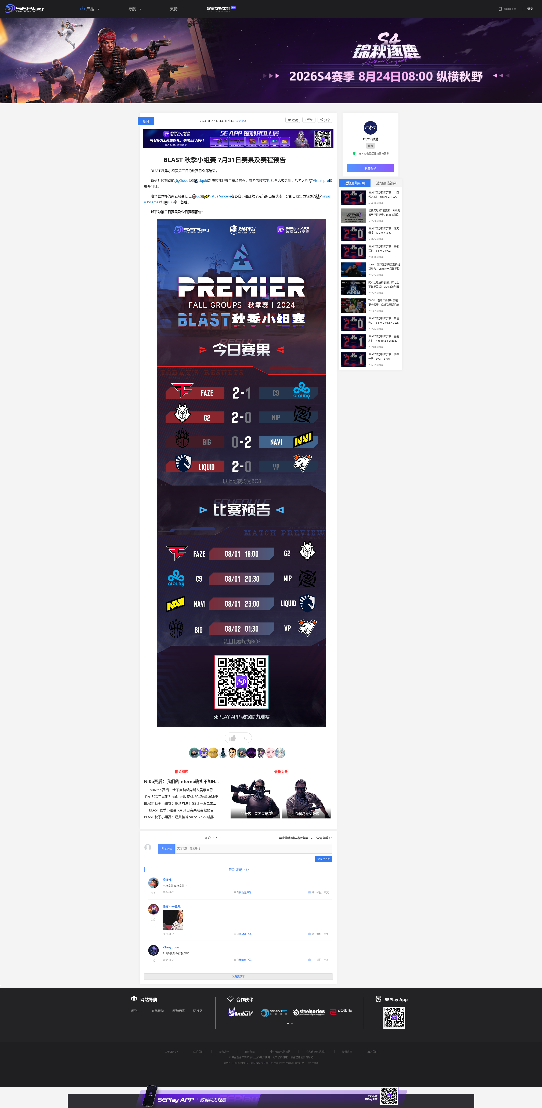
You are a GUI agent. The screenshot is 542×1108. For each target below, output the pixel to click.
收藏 (293, 120)
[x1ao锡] (270, 752)
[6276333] (251, 752)
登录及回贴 (323, 859)
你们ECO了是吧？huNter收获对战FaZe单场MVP (181, 796)
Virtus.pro (321, 180)
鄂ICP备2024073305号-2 (289, 1063)
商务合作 (224, 1051)
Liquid (203, 180)
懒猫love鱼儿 (172, 906)
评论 (309, 120)
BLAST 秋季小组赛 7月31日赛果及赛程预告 (181, 810)
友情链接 (347, 1051)
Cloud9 (184, 180)
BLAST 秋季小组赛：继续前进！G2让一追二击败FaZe (184, 803)
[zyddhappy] (232, 752)
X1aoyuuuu (171, 947)
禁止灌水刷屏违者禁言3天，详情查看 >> (305, 838)
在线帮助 (158, 1011)
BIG (171, 202)
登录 (530, 9)
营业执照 (313, 1063)
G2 (198, 196)
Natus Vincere (220, 196)
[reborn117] (203, 752)
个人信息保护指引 (316, 1051)
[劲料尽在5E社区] (306, 798)
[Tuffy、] (194, 752)
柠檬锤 (167, 880)
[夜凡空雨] (241, 752)
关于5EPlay (171, 1051)
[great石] (213, 752)
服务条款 (250, 1051)
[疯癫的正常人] (280, 752)
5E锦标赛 (178, 1011)
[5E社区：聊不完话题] (255, 798)
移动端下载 (510, 9)
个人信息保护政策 (280, 1051)
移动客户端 (245, 892)
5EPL (134, 1011)
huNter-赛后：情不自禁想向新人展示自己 (181, 790)
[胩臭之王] (222, 752)
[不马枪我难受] (261, 752)
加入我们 (372, 1051)
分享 (325, 120)
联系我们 (198, 1051)
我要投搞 (370, 168)
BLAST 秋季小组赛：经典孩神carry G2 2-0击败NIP (182, 817)
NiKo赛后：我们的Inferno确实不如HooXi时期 (188, 781)
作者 (370, 146)
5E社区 (197, 1011)
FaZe (270, 180)
